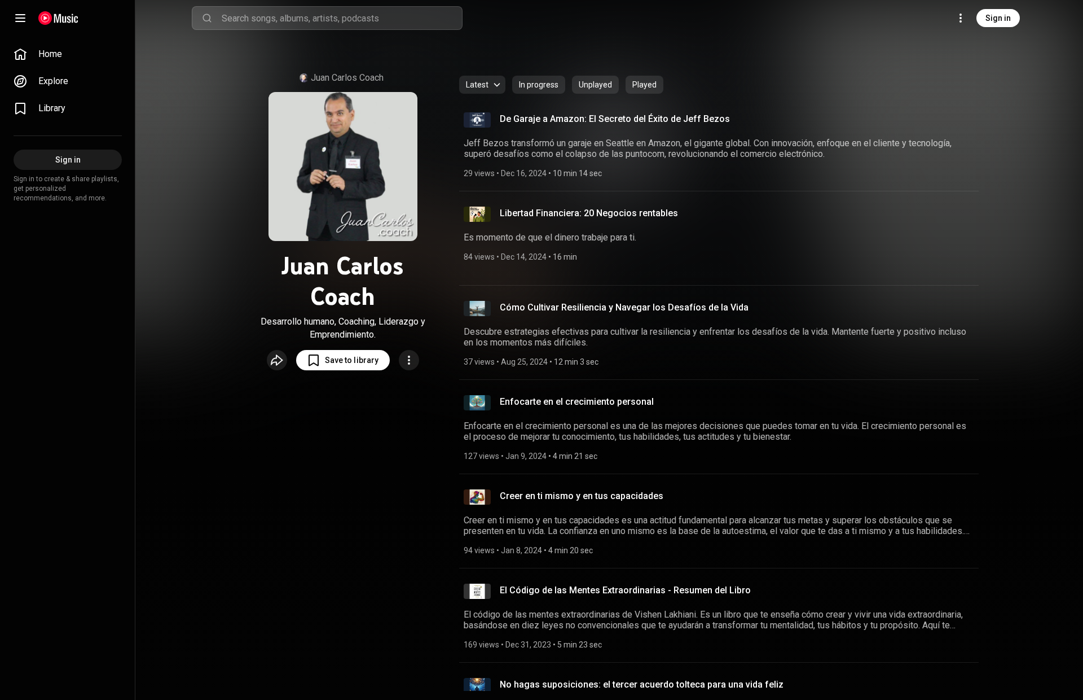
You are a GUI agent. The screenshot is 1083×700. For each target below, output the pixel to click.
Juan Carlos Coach (347, 77)
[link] (68, 54)
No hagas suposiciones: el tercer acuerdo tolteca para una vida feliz (641, 684)
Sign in (998, 18)
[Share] (277, 360)
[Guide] (20, 18)
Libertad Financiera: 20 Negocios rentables (589, 213)
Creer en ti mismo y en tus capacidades (581, 496)
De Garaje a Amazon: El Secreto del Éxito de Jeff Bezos (615, 118)
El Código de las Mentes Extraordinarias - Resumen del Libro (625, 590)
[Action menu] (409, 360)
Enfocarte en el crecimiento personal (577, 401)
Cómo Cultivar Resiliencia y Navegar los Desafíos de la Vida (624, 307)
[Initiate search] (207, 18)
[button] (343, 360)
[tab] (538, 85)
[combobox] (342, 18)
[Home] (58, 18)
